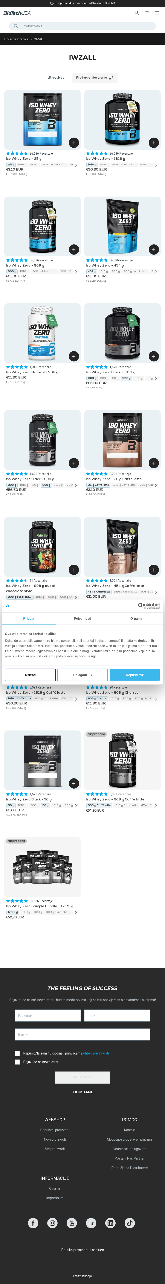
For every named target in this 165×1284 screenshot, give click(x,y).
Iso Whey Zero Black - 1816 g (110, 372)
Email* (23, 1035)
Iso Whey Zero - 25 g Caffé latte (114, 479)
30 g (115, 378)
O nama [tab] (136, 618)
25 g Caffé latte (98, 485)
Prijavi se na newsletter (40, 1062)
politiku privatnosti (95, 1053)
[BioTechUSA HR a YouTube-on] (72, 1227)
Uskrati (30, 674)
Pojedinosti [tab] (82, 618)
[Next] (76, 165)
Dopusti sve (135, 674)
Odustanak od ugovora (129, 1149)
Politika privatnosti (75, 1250)
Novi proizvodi (55, 1139)
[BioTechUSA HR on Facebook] (33, 1227)
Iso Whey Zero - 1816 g (105, 159)
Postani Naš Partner (130, 1158)
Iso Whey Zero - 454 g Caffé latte (115, 586)
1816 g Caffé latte (124, 485)
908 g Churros (149, 165)
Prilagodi (80, 674)
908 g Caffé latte (150, 485)
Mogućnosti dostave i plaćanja (129, 1139)
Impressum (54, 1198)
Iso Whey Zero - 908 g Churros (112, 693)
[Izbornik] (157, 13)
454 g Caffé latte (99, 592)
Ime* (91, 1016)
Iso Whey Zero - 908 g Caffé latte (115, 800)
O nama (54, 1188)
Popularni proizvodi (54, 1130)
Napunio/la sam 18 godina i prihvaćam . (66, 1053)
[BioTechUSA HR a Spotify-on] (91, 1227)
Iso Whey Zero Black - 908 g (30, 479)
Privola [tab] (28, 618)
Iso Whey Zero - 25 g (23, 159)
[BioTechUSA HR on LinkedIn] (110, 1227)
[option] (82, 3)
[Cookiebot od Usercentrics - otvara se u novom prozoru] (141, 606)
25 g (11, 165)
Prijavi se (83, 1077)
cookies (98, 1250)
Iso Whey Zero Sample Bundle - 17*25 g (39, 906)
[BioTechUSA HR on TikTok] (130, 1227)
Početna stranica (16, 39)
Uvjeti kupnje (82, 1276)
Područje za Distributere (129, 1168)
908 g (34, 165)
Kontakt (129, 1130)
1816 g (22, 165)
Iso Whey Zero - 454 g (105, 266)
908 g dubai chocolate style (55, 165)
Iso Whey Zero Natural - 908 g (32, 372)
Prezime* (25, 1016)
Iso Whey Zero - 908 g (25, 266)
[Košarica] (147, 13)
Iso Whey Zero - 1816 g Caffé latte (36, 693)
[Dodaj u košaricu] (74, 143)
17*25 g (13, 912)
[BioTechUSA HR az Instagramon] (52, 1227)
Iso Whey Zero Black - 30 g (29, 800)
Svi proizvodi (55, 1149)
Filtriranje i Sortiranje (91, 77)
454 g (92, 271)
